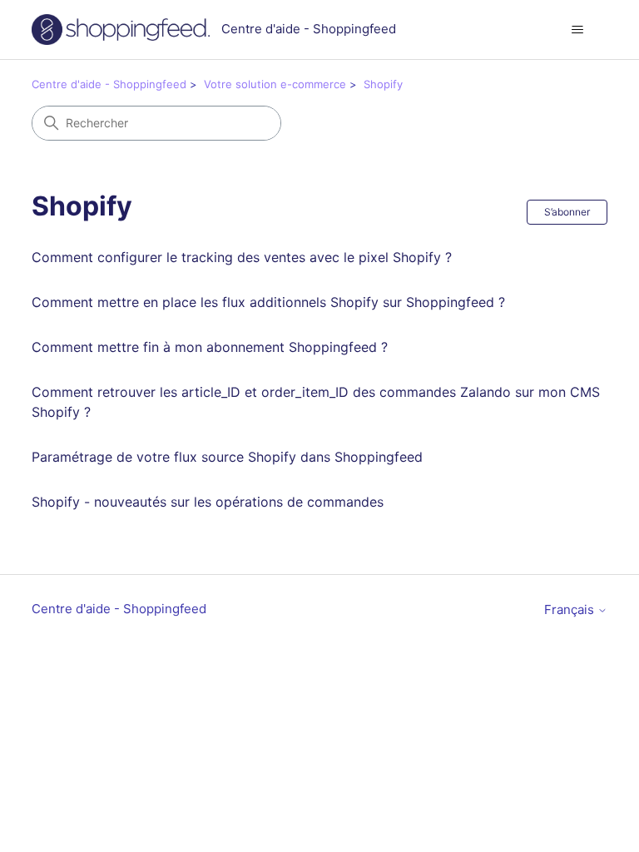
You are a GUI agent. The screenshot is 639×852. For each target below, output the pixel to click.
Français (570, 609)
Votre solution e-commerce (275, 84)
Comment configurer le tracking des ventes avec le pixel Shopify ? (242, 257)
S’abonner (567, 212)
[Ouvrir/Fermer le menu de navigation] (577, 30)
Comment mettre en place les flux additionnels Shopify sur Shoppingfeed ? (268, 302)
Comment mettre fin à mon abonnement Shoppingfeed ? (210, 347)
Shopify (383, 84)
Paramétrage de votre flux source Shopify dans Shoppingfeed (227, 456)
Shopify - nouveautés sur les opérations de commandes (208, 501)
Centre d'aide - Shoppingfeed (109, 84)
